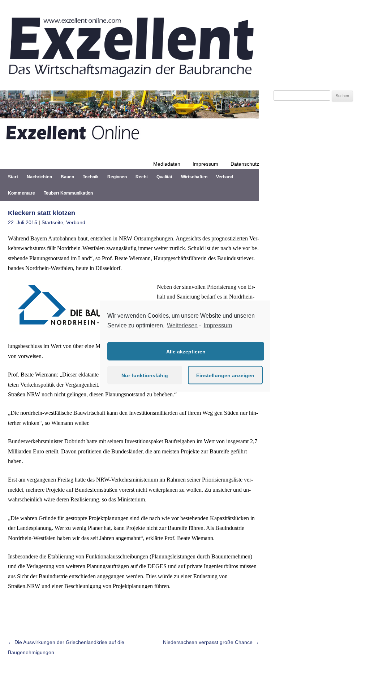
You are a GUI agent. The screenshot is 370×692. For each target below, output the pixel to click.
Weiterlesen (182, 325)
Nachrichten (39, 176)
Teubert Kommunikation (68, 193)
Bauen (67, 176)
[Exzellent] (129, 81)
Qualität (164, 176)
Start (13, 176)
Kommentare (21, 193)
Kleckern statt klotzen (41, 213)
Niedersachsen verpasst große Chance (211, 642)
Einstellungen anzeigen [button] (225, 375)
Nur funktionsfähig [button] (144, 375)
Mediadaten (166, 164)
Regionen (117, 176)
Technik (91, 176)
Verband (224, 176)
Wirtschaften (194, 176)
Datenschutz (245, 164)
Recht (141, 176)
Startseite (52, 222)
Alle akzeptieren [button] (186, 351)
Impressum (205, 164)
